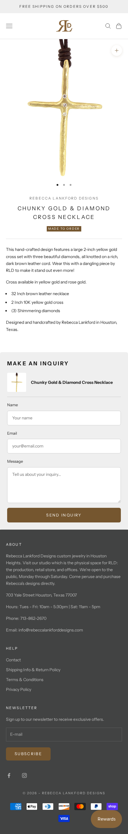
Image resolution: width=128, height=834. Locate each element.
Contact (13, 660)
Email (12, 433)
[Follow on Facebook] (9, 775)
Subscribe (28, 753)
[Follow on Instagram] (24, 775)
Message (15, 461)
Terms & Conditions (24, 679)
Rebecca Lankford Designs (64, 198)
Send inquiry (64, 515)
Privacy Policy (18, 689)
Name (12, 404)
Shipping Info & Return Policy (33, 669)
